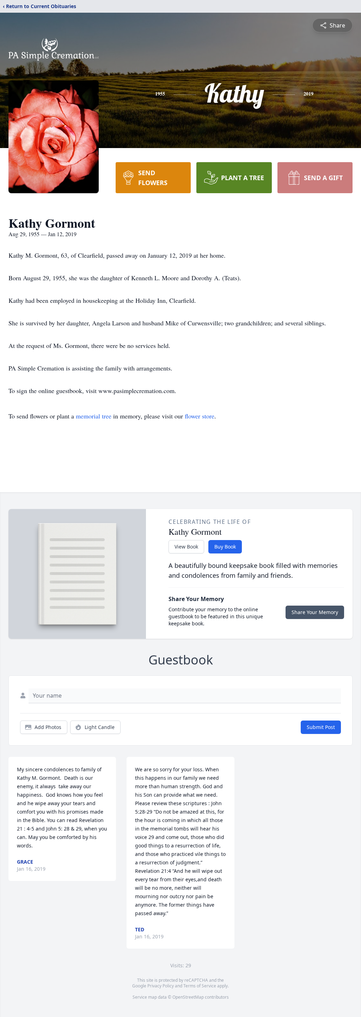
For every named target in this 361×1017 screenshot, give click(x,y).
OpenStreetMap (188, 997)
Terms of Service (199, 986)
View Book (186, 546)
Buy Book (225, 546)
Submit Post (321, 727)
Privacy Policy (160, 986)
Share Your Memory (315, 612)
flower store (199, 416)
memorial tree (93, 416)
